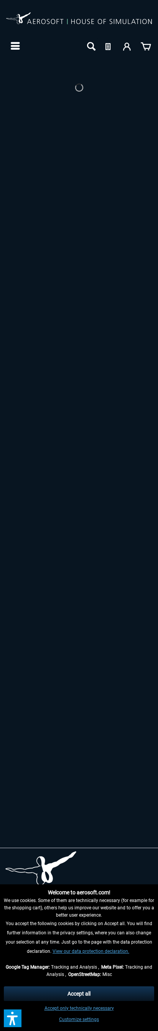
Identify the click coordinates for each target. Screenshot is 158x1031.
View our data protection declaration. (91, 951)
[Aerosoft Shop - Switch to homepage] (79, 22)
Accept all (79, 994)
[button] (12, 1018)
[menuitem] (14, 46)
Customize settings (79, 1019)
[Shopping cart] (145, 46)
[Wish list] (109, 46)
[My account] (127, 46)
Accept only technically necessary (79, 1008)
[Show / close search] (90, 46)
